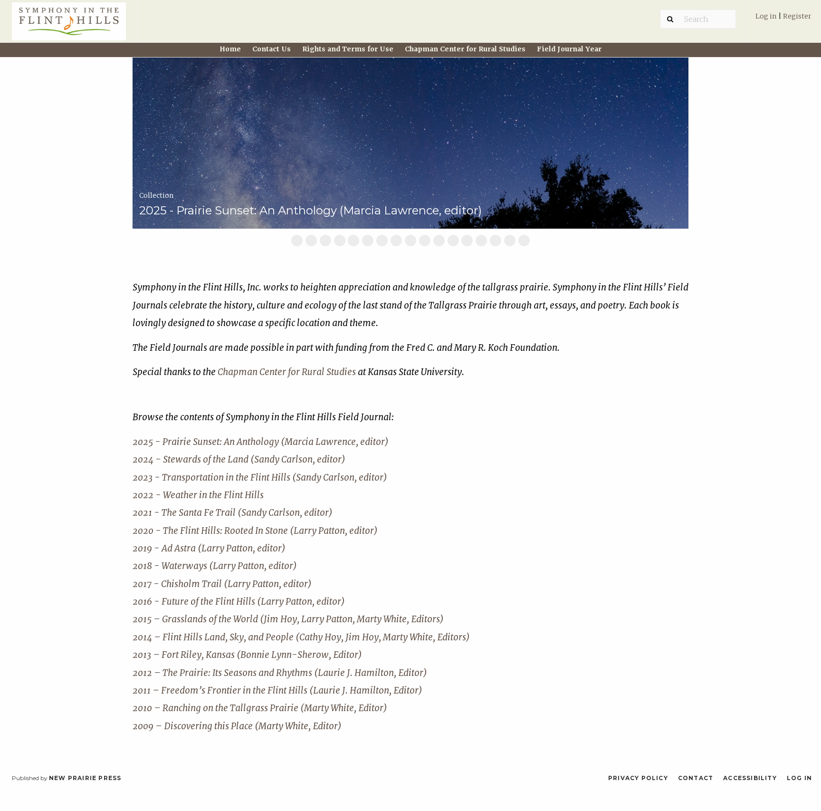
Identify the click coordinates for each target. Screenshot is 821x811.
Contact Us (271, 49)
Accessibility (750, 778)
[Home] (69, 25)
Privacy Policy (638, 778)
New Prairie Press (85, 778)
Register (797, 16)
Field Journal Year (569, 49)
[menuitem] (783, 21)
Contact (695, 778)
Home (230, 49)
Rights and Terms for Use (347, 49)
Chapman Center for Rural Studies (465, 49)
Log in (766, 16)
